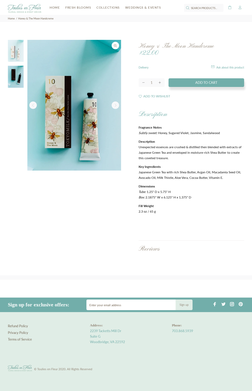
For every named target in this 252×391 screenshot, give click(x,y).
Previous (33, 105)
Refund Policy (18, 326)
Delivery (143, 67)
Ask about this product (230, 67)
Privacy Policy (18, 333)
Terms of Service (20, 339)
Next (115, 105)
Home (11, 18)
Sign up (184, 304)
